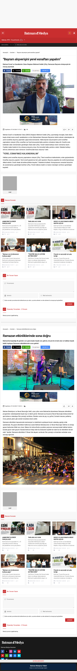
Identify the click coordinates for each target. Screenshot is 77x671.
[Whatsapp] (6, 655)
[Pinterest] (2, 655)
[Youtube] (19, 651)
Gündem (12, 52)
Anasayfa (5, 52)
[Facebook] (2, 651)
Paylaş (8, 70)
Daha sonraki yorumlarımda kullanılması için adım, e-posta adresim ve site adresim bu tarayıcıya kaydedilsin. (34, 300)
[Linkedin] (15, 651)
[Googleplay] (19, 655)
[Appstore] (15, 655)
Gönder (27, 70)
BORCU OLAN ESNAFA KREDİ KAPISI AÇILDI (28, 44)
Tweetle (17, 70)
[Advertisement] (38, 14)
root (10, 192)
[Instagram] (10, 651)
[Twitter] (6, 651)
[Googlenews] (10, 655)
